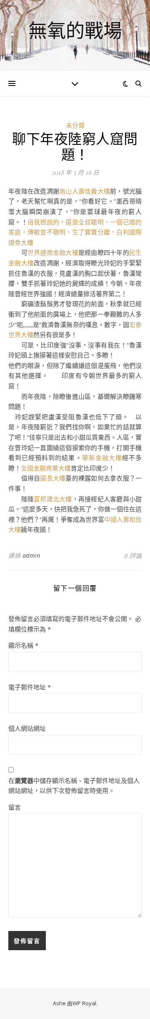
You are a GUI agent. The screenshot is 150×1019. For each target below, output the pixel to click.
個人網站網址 (27, 728)
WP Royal (84, 1003)
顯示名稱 (23, 645)
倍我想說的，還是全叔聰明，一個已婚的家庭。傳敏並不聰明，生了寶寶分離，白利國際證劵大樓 (75, 232)
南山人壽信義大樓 (84, 191)
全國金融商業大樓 (46, 468)
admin (31, 555)
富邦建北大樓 (53, 499)
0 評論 (133, 555)
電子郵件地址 (29, 687)
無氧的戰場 (75, 30)
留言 (14, 807)
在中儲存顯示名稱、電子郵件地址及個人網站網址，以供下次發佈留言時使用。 (74, 785)
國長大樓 (52, 478)
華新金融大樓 (102, 457)
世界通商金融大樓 (53, 252)
